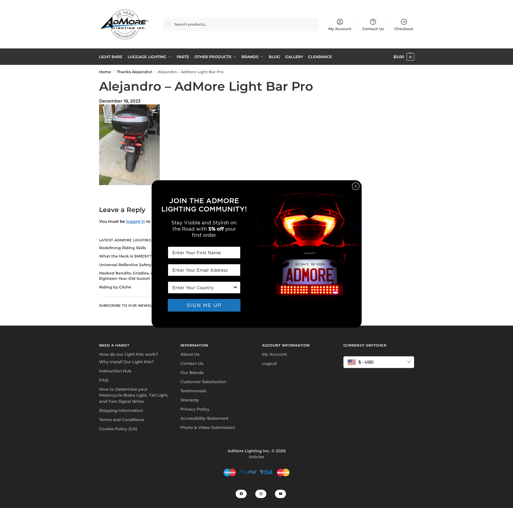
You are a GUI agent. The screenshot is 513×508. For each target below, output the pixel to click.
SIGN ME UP (204, 305)
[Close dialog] (356, 186)
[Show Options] (235, 287)
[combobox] (202, 287)
